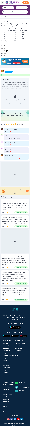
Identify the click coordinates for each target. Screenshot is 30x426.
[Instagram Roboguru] (8, 419)
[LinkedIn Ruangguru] (21, 419)
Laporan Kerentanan (8, 392)
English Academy (19, 345)
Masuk (25, 2)
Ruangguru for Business (8, 355)
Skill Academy (18, 348)
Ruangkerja (18, 350)
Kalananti (17, 355)
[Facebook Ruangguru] (11, 419)
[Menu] (2, 2)
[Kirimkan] (4, 12)
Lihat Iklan (15, 103)
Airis (4, 375)
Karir (4, 411)
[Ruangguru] (15, 309)
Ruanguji (5, 358)
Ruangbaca (5, 360)
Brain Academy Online (20, 343)
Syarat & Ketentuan (7, 397)
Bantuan (5, 409)
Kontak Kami (6, 404)
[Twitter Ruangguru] (15, 419)
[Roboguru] (12, 2)
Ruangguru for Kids (7, 353)
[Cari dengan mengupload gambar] (26, 12)
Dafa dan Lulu (6, 348)
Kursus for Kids (6, 350)
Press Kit (5, 406)
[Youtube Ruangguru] (18, 419)
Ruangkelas (5, 362)
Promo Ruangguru (7, 389)
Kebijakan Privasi (7, 399)
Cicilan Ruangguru (7, 387)
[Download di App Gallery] (23, 336)
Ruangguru (5, 343)
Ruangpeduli (6, 372)
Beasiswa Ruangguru (8, 384)
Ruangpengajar (6, 367)
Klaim (25, 61)
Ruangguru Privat (7, 370)
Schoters (17, 353)
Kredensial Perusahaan (8, 382)
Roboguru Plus (6, 345)
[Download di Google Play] (15, 327)
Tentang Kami (6, 401)
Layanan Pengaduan (7, 394)
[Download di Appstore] (15, 336)
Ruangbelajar (6, 365)
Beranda (3, 16)
